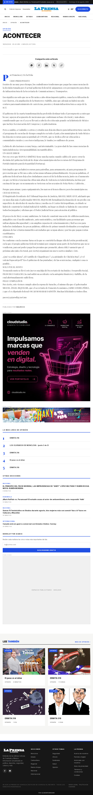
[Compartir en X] (54, 65)
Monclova (18, 16)
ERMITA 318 (14, 438)
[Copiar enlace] (61, 65)
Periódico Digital (80, 757)
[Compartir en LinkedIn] (46, 65)
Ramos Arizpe (69, 16)
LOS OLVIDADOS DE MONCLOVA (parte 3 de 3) (29, 445)
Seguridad (56, 753)
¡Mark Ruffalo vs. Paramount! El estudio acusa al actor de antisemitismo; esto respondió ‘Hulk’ (47, 2)
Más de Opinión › (82, 642)
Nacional (82, 16)
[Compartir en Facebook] (39, 65)
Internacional (35, 774)
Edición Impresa (15, 9)
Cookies (77, 775)
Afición (55, 757)
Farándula (56, 760)
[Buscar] (5, 9)
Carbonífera (42, 16)
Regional (55, 16)
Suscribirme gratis (46, 550)
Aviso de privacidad (81, 766)
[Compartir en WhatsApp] (31, 65)
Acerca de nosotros (81, 753)
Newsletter (26, 9)
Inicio (7, 16)
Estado (29, 16)
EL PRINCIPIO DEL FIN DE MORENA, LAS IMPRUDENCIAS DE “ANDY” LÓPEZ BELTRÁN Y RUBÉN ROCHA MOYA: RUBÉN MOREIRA (46, 487)
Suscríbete (83, 9)
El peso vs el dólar (17, 460)
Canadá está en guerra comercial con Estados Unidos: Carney (29, 524)
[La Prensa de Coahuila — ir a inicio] (46, 9)
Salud (54, 764)
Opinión (14, 22)
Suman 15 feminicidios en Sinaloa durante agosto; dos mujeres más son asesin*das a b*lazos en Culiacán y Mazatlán (44, 511)
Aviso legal (73, 784)
